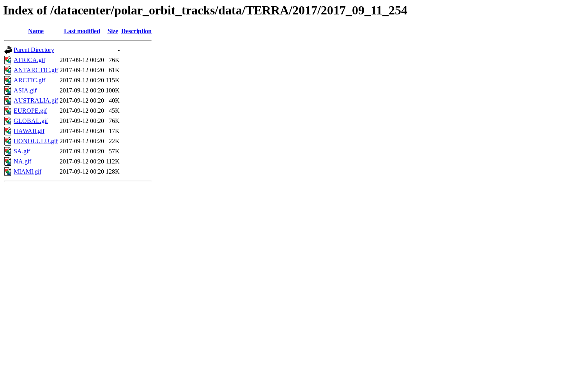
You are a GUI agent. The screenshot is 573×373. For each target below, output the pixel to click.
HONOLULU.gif (36, 141)
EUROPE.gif (30, 110)
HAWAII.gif (29, 131)
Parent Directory (34, 49)
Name (36, 31)
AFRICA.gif (29, 60)
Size (113, 31)
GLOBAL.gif (31, 120)
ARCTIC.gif (29, 80)
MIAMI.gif (27, 171)
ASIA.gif (25, 90)
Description (136, 31)
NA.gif (22, 161)
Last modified (82, 31)
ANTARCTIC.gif (36, 70)
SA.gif (22, 151)
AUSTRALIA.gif (36, 100)
